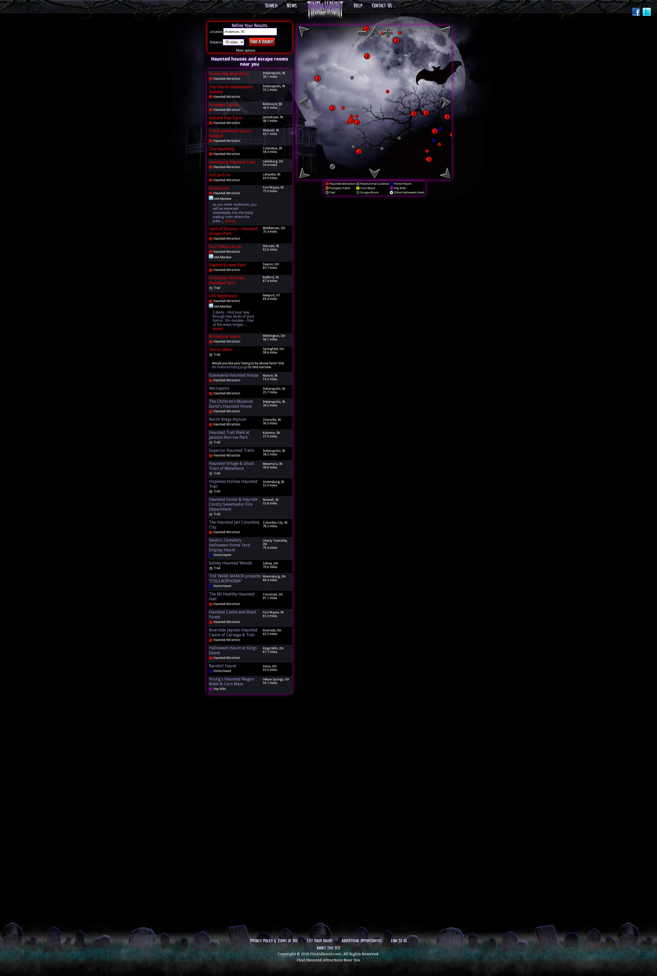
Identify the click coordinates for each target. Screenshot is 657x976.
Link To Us (399, 941)
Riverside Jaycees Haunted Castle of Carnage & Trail (233, 632)
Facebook (636, 12)
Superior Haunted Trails (231, 450)
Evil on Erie (219, 175)
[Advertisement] (249, 776)
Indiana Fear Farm (225, 117)
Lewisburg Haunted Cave (232, 162)
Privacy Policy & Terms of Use (274, 941)
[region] (375, 103)
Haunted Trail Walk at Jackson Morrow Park (229, 435)
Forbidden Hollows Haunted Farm (227, 280)
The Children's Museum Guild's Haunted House (231, 404)
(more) (230, 221)
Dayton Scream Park (227, 264)
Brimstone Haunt (225, 336)
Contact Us (382, 6)
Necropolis (219, 388)
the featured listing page (230, 367)
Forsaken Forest (223, 104)
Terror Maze (220, 349)
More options (245, 50)
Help (358, 6)
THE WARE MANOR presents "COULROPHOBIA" (235, 578)
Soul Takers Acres (225, 246)
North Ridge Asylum (227, 419)
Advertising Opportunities (362, 941)
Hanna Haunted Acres (229, 73)
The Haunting (221, 149)
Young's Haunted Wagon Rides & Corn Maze (231, 681)
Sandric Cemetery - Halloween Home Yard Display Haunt (229, 545)
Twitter (647, 12)
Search (271, 6)
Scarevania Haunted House (233, 375)
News (292, 6)
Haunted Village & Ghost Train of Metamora (231, 466)
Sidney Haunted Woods (230, 563)
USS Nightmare (223, 296)
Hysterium (219, 188)
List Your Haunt (320, 941)
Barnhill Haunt (222, 665)
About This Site (329, 948)
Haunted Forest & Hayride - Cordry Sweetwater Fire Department (234, 504)
